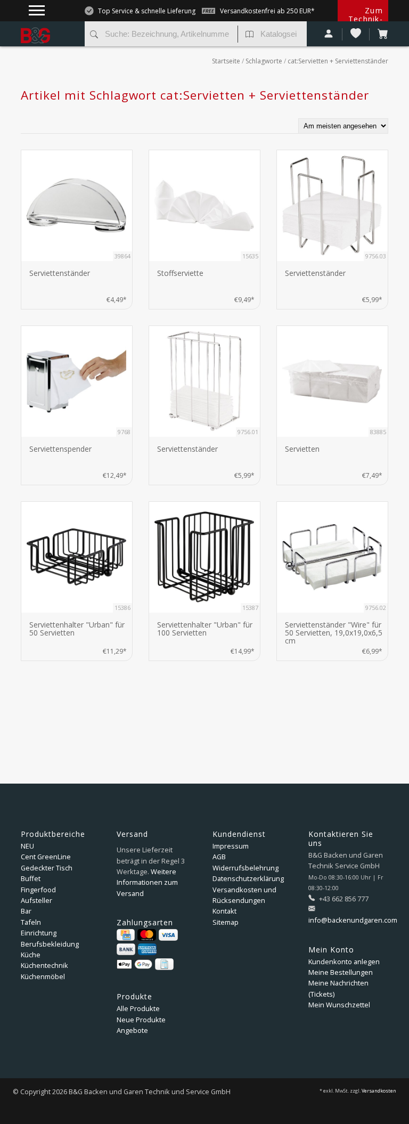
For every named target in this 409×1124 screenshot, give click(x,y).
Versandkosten (379, 1091)
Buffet (30, 878)
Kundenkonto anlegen (344, 961)
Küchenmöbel (43, 976)
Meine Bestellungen (340, 972)
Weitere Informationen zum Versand (147, 882)
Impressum (230, 846)
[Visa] (168, 935)
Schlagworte (264, 61)
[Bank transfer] (126, 949)
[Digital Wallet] (134, 964)
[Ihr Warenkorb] (379, 34)
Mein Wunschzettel (339, 1004)
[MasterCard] (146, 935)
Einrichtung (38, 933)
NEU (27, 846)
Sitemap (225, 922)
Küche (30, 954)
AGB (219, 856)
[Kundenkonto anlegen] (328, 34)
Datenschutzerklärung (248, 878)
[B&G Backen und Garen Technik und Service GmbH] (49, 26)
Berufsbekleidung (50, 944)
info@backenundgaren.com (352, 920)
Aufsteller (36, 900)
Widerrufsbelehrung (245, 868)
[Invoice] (164, 964)
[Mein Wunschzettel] (356, 34)
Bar (26, 911)
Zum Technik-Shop (365, 18)
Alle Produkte (138, 1008)
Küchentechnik (44, 965)
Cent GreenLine (46, 856)
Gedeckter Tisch (46, 868)
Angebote (132, 1030)
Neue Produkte (141, 1019)
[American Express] (147, 949)
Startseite (226, 61)
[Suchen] (94, 35)
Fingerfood (38, 889)
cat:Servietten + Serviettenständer (338, 61)
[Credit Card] (126, 935)
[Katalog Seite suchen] (249, 35)
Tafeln (31, 922)
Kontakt (224, 911)
